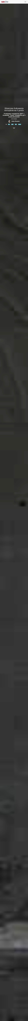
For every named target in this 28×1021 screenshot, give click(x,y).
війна (12, 124)
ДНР (15, 124)
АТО (9, 124)
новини (20, 124)
